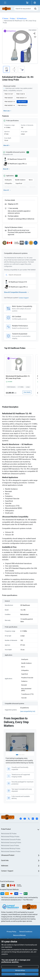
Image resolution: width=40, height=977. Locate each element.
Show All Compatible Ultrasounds (15, 292)
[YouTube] (25, 818)
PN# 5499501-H (10, 105)
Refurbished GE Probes (8, 833)
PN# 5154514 (20, 94)
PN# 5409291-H (21, 98)
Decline (20, 966)
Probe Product (6, 829)
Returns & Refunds (19, 935)
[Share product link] (34, 33)
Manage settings (20, 970)
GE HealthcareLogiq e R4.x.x (17, 164)
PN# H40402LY (22, 105)
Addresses (4, 866)
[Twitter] (29, 818)
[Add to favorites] (35, 36)
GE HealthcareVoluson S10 (16, 159)
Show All (5, 145)
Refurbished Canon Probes (10, 845)
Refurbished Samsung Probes (11, 842)
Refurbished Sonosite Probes (11, 839)
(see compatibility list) (27, 711)
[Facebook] (21, 818)
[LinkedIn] (33, 818)
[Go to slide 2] (19, 754)
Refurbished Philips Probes (10, 836)
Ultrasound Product (7, 855)
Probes (12, 18)
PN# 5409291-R (10, 101)
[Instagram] (37, 818)
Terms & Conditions (25, 931)
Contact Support (24, 298)
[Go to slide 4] (22, 754)
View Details (27, 392)
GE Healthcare (21, 18)
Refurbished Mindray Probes (10, 848)
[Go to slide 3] (20, 754)
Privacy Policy (11, 931)
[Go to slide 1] (17, 754)
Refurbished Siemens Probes (10, 851)
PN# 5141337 (9, 94)
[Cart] (27, 3)
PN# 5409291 (9, 98)
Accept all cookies (20, 974)
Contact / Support (7, 871)
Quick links (5, 860)
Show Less (6, 111)
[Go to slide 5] (23, 754)
